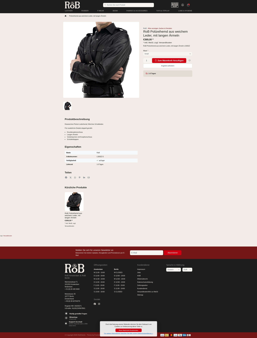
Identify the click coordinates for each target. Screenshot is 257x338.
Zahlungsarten (142, 285)
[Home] (65, 16)
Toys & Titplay (162, 11)
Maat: (145, 51)
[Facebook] (95, 304)
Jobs (139, 272)
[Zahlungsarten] (162, 335)
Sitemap (140, 295)
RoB (145, 28)
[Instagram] (100, 304)
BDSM (115, 11)
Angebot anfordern (167, 66)
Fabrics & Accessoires (136, 11)
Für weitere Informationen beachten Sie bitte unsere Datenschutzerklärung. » (128, 333)
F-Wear (100, 11)
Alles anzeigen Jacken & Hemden (160, 28)
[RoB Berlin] (84, 5)
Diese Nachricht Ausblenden (128, 330)
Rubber (85, 11)
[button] (182, 5)
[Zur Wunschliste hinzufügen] (189, 60)
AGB (139, 276)
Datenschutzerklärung (145, 282)
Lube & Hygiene (185, 11)
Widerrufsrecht (142, 279)
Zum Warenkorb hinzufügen (170, 60)
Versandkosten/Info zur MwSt (147, 292)
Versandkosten (165, 43)
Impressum (141, 269)
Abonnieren (173, 253)
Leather (69, 11)
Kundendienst (142, 288)
